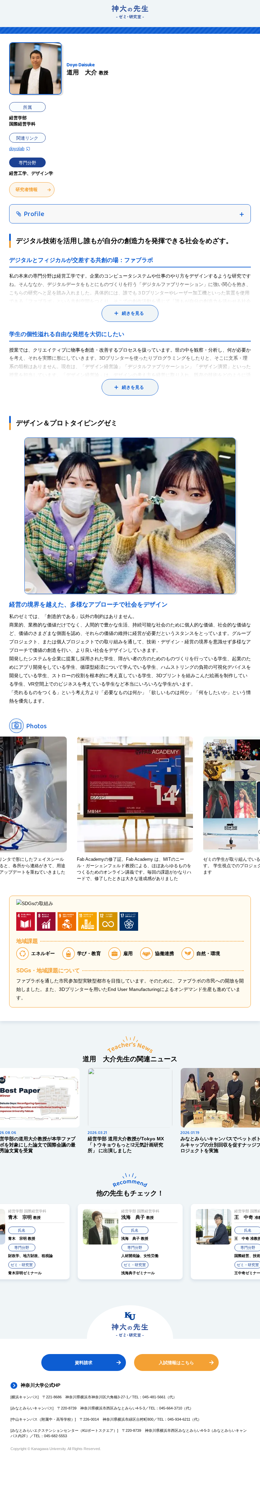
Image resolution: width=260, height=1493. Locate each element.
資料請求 (83, 1362)
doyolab (16, 148)
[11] (87, 921)
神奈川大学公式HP (40, 1385)
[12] (108, 921)
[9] (67, 921)
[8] (46, 921)
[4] (25, 921)
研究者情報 (27, 189)
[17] (129, 921)
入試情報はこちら (176, 1362)
